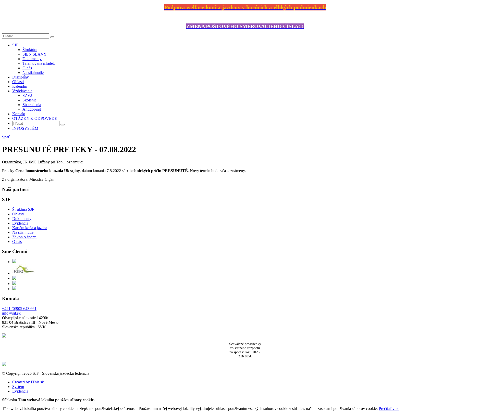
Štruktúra (29, 49)
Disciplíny (20, 77)
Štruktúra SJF (23, 209)
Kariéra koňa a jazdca (29, 228)
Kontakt (18, 114)
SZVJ (27, 95)
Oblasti (18, 82)
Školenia (29, 100)
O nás (27, 68)
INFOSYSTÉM (25, 128)
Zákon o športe (24, 237)
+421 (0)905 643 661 (19, 308)
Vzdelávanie (22, 91)
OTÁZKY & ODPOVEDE (34, 118)
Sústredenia (31, 104)
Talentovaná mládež (38, 63)
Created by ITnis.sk (28, 382)
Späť (6, 137)
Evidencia (20, 223)
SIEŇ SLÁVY (34, 54)
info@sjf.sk (11, 313)
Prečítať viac (389, 408)
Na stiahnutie (33, 72)
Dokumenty (32, 59)
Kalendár (19, 86)
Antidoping (31, 109)
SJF (15, 45)
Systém (18, 386)
